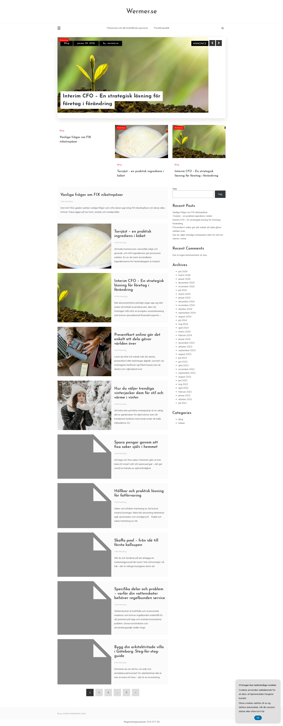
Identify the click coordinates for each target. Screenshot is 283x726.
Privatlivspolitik (161, 28)
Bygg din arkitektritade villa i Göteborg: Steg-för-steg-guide (139, 683)
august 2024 (184, 348)
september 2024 (187, 344)
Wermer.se (141, 11)
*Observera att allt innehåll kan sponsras (127, 28)
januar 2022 (184, 426)
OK (258, 718)
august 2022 (184, 408)
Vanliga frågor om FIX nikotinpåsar (91, 226)
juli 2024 (182, 351)
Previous (212, 43)
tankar (181, 454)
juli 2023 (182, 389)
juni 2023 (182, 393)
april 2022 (183, 419)
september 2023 (187, 381)
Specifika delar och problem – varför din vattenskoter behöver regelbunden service (139, 625)
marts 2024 (184, 363)
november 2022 (186, 400)
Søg (174, 220)
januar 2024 (184, 370)
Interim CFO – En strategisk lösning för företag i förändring (139, 316)
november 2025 (186, 317)
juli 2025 (182, 321)
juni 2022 (182, 411)
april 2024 (183, 359)
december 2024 (186, 333)
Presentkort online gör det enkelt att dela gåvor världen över (137, 370)
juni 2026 (182, 302)
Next (219, 43)
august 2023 (184, 385)
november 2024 (186, 336)
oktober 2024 (185, 340)
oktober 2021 (185, 430)
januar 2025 (184, 329)
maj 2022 (183, 415)
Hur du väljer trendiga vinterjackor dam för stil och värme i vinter (138, 424)
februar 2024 (185, 366)
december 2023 (186, 374)
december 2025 (186, 314)
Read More (213, 101)
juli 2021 (182, 434)
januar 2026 (184, 310)
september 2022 (187, 404)
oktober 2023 (185, 378)
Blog (66, 44)
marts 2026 (184, 306)
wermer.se (112, 44)
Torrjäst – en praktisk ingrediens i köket (104, 101)
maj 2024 (183, 355)
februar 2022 (185, 423)
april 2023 (183, 396)
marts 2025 (184, 325)
